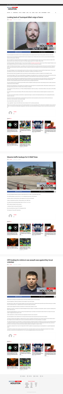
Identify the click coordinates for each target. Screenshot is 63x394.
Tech (30, 12)
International (15, 12)
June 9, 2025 (21, 132)
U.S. (11, 12)
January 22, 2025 (9, 146)
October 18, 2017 (15, 19)
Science (33, 12)
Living (40, 12)
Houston (8, 12)
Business (23, 12)
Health (36, 12)
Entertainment (44, 12)
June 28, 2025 (9, 132)
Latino (27, 12)
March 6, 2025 (47, 133)
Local (31, 385)
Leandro (11, 19)
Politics (20, 12)
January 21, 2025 (22, 250)
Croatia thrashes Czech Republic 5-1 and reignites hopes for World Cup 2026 (25, 130)
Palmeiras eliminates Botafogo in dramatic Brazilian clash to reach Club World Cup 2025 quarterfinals (12, 130)
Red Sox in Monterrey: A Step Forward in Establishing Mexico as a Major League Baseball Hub (37, 130)
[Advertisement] (31, 2)
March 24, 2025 (34, 132)
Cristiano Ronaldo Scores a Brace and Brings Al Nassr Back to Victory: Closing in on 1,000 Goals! (25, 145)
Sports (49, 12)
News (8, 142)
